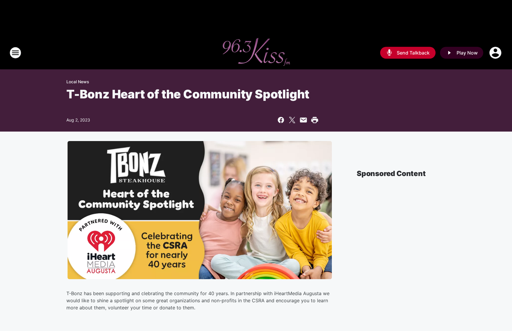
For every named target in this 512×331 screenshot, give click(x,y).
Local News (77, 81)
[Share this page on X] (292, 120)
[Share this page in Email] (303, 120)
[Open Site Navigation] (15, 53)
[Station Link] (256, 52)
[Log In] (496, 53)
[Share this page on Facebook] (281, 120)
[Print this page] (315, 120)
